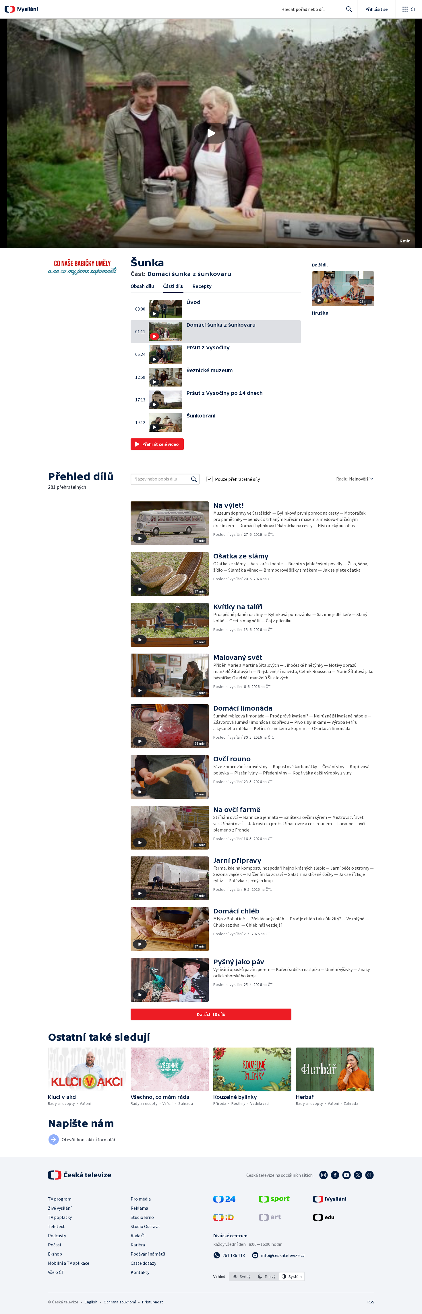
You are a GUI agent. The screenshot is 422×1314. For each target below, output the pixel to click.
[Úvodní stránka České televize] (80, 1175)
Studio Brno (142, 1217)
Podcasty (57, 1235)
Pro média (141, 1199)
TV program (59, 1199)
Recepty (202, 286)
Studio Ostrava (145, 1226)
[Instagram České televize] (323, 1175)
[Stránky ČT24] (224, 1201)
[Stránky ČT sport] (274, 1201)
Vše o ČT (56, 1272)
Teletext (56, 1226)
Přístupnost (152, 1302)
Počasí (54, 1245)
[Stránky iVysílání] (329, 1201)
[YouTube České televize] (346, 1175)
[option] (242, 1276)
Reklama (139, 1208)
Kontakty (140, 1272)
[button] (211, 133)
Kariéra (138, 1245)
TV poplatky (60, 1217)
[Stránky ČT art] (270, 1219)
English (91, 1302)
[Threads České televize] (369, 1175)
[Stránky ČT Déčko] (223, 1219)
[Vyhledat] (194, 479)
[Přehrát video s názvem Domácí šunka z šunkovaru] (211, 133)
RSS (370, 1302)
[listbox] (267, 1276)
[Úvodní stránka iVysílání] (27, 9)
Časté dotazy (143, 1263)
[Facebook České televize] (335, 1175)
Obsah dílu (142, 286)
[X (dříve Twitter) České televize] (358, 1175)
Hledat (349, 9)
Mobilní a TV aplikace (68, 1263)
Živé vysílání (59, 1208)
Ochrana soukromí (120, 1302)
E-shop (55, 1254)
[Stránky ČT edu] (323, 1219)
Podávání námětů (148, 1254)
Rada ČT (139, 1235)
